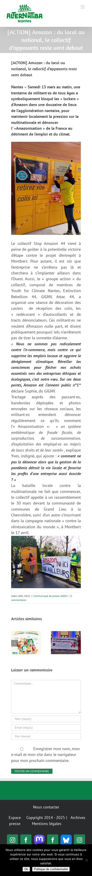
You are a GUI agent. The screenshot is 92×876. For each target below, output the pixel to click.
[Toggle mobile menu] (83, 6)
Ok (26, 869)
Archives (78, 817)
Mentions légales (46, 823)
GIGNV (64, 596)
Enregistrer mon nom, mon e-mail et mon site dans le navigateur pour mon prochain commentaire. (45, 754)
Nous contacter (46, 807)
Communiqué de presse (46, 596)
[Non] (86, 860)
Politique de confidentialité (51, 869)
